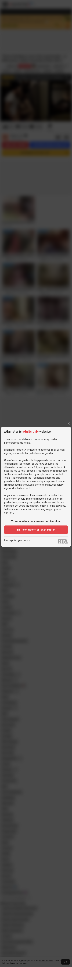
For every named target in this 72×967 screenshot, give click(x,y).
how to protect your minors (17, 540)
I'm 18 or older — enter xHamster (36, 529)
